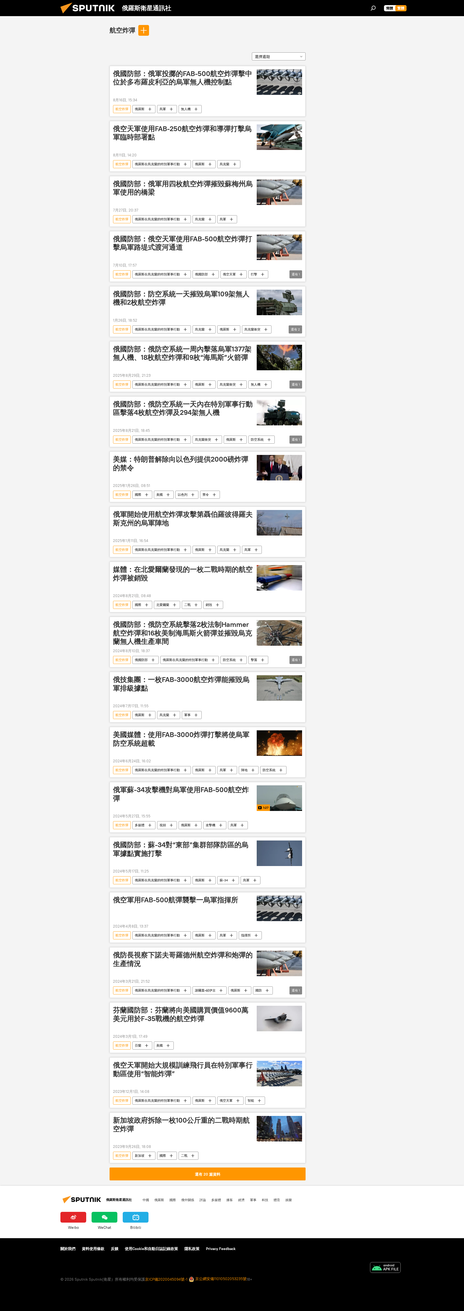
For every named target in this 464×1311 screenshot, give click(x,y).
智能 (251, 1100)
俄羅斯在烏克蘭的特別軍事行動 (157, 164)
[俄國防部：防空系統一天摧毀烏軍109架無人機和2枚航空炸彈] (279, 302)
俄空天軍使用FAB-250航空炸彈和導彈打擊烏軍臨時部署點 (182, 132)
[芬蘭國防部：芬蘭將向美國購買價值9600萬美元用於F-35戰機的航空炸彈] (279, 1018)
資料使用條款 (93, 1248)
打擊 (254, 274)
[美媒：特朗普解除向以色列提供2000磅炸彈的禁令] (279, 467)
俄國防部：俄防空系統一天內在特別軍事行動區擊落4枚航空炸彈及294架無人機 (183, 408)
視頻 (163, 825)
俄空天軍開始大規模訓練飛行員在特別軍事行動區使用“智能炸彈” (183, 1069)
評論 (203, 1199)
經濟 (241, 1199)
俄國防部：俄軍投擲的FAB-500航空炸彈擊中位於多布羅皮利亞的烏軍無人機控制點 (182, 77)
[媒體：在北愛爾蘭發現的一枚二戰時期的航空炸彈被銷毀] (279, 578)
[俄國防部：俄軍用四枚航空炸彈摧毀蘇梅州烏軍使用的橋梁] (279, 192)
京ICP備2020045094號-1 (166, 1279)
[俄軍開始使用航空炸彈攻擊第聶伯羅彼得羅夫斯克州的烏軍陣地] (279, 523)
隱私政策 (192, 1248)
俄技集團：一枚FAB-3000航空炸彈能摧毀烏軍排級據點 (181, 683)
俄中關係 (187, 1199)
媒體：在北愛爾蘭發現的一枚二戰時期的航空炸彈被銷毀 (183, 573)
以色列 (182, 495)
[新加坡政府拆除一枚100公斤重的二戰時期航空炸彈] (279, 1128)
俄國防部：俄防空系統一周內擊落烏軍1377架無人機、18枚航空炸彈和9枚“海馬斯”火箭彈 (182, 353)
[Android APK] (385, 1268)
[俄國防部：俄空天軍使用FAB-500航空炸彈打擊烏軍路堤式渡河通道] (279, 247)
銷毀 (209, 605)
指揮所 (246, 935)
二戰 (187, 605)
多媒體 (139, 825)
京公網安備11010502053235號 (220, 1278)
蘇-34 (224, 880)
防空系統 (257, 439)
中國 (146, 1199)
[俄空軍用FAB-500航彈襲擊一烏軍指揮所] (279, 908)
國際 (138, 495)
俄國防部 (201, 274)
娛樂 (288, 1199)
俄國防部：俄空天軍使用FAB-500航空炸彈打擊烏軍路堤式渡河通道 (182, 243)
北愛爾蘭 (162, 605)
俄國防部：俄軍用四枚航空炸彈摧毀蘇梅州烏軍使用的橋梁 (183, 187)
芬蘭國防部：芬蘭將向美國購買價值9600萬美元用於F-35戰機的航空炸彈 (180, 1014)
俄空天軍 (229, 274)
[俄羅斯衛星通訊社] (89, 14)
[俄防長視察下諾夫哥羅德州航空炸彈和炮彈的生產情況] (279, 963)
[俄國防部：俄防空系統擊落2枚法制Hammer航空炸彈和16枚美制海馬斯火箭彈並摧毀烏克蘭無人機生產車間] (279, 633)
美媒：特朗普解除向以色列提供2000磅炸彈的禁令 (180, 463)
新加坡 (139, 1156)
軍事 (187, 715)
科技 (265, 1199)
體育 (277, 1199)
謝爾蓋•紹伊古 (205, 990)
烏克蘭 (224, 164)
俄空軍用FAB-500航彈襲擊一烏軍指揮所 (175, 900)
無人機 (186, 109)
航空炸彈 (122, 30)
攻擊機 (210, 825)
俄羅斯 (139, 109)
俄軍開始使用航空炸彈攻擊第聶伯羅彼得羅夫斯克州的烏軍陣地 (183, 518)
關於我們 (67, 1248)
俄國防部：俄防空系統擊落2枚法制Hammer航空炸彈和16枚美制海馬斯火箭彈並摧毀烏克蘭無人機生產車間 (182, 632)
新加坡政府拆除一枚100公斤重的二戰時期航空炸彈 (181, 1124)
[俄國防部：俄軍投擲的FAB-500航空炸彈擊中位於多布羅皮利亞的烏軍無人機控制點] (279, 82)
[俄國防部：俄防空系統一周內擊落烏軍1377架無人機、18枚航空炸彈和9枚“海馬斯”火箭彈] (279, 357)
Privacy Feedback (220, 1248)
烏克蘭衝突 (252, 329)
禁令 (205, 495)
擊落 (254, 660)
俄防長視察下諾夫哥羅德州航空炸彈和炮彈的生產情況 (183, 959)
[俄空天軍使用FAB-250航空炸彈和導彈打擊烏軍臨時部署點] (279, 137)
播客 (229, 1199)
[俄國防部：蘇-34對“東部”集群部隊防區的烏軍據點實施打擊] (279, 853)
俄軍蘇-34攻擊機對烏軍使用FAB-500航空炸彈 (181, 793)
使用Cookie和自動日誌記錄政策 (151, 1248)
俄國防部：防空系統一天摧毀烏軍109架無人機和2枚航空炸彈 (181, 298)
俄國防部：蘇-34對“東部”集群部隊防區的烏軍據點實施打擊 (180, 849)
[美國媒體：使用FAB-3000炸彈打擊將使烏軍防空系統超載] (279, 743)
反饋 (114, 1248)
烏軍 (163, 109)
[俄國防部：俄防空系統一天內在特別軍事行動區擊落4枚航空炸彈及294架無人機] (279, 412)
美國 (159, 495)
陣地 (244, 770)
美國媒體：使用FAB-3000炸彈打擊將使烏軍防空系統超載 (181, 738)
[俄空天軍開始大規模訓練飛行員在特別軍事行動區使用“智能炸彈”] (279, 1073)
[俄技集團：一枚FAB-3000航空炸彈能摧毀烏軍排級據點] (279, 688)
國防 (258, 990)
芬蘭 (138, 1045)
